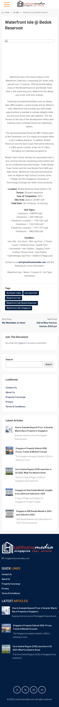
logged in (22, 343)
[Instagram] (33, 689)
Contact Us (11, 387)
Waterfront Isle (13, 298)
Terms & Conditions (15, 406)
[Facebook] (17, 689)
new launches (31, 293)
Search (9, 359)
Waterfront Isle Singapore (18, 308)
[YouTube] (42, 689)
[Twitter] (25, 689)
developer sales (13, 293)
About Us (10, 392)
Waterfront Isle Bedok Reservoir (21, 303)
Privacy (9, 402)
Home (7, 12)
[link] (9, 429)
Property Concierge (15, 397)
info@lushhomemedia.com (17, 558)
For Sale (16, 12)
